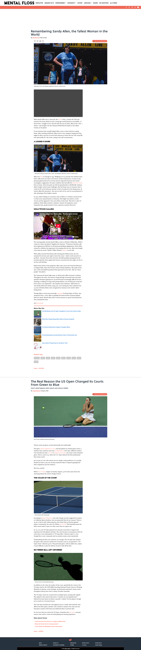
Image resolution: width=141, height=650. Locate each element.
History (73, 358)
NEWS (53, 358)
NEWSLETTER (39, 3)
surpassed (60, 293)
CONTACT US (55, 643)
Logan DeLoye (36, 391)
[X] (129, 7)
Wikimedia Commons (53, 86)
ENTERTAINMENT (60, 3)
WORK (58, 358)
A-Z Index (84, 645)
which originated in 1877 (47, 449)
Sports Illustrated (47, 518)
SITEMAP (72, 645)
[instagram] (132, 7)
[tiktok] (135, 7)
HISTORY (79, 3)
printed (65, 250)
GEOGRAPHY (71, 3)
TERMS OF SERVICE (43, 645)
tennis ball (63, 524)
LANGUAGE (87, 3)
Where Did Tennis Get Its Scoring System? (46, 624)
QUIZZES (95, 3)
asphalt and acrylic (60, 453)
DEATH (42, 358)
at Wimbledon (59, 451)
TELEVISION (36, 358)
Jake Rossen (36, 37)
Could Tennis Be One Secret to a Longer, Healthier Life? (50, 621)
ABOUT (40, 643)
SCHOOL (36, 361)
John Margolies (46, 86)
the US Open (42, 472)
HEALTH (48, 358)
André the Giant (77, 183)
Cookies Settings (98, 645)
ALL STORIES (113, 3)
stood (60, 119)
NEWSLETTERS (73, 643)
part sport (72, 612)
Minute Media (67, 648)
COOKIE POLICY (98, 643)
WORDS (79, 358)
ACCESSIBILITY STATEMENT (58, 645)
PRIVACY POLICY (85, 643)
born (41, 177)
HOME (68, 358)
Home (35, 368)
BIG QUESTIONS (104, 3)
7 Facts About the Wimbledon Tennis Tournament (48, 626)
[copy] (43, 41)
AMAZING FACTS (49, 3)
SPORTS (63, 358)
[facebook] (126, 7)
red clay (50, 453)
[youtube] (138, 7)
